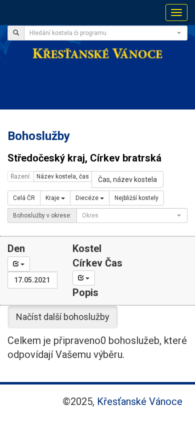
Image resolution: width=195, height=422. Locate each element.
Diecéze (88, 198)
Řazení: (20, 176)
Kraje (53, 198)
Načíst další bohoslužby (63, 317)
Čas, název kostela (127, 180)
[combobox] (106, 33)
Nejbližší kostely (136, 198)
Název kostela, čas (62, 176)
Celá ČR (24, 198)
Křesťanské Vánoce (139, 402)
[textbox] (103, 33)
